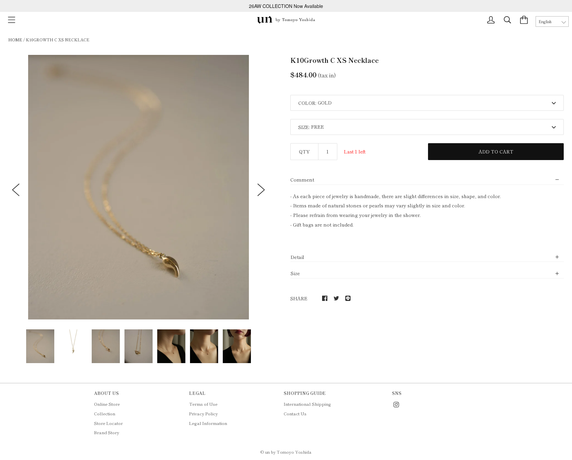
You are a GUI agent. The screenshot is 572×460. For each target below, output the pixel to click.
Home (15, 39)
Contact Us (295, 413)
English (545, 21)
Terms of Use (203, 404)
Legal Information (208, 423)
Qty (304, 151)
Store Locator (108, 423)
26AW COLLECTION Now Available (286, 6)
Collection (104, 413)
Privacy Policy (203, 413)
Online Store (107, 404)
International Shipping (307, 404)
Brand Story (106, 432)
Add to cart (496, 151)
